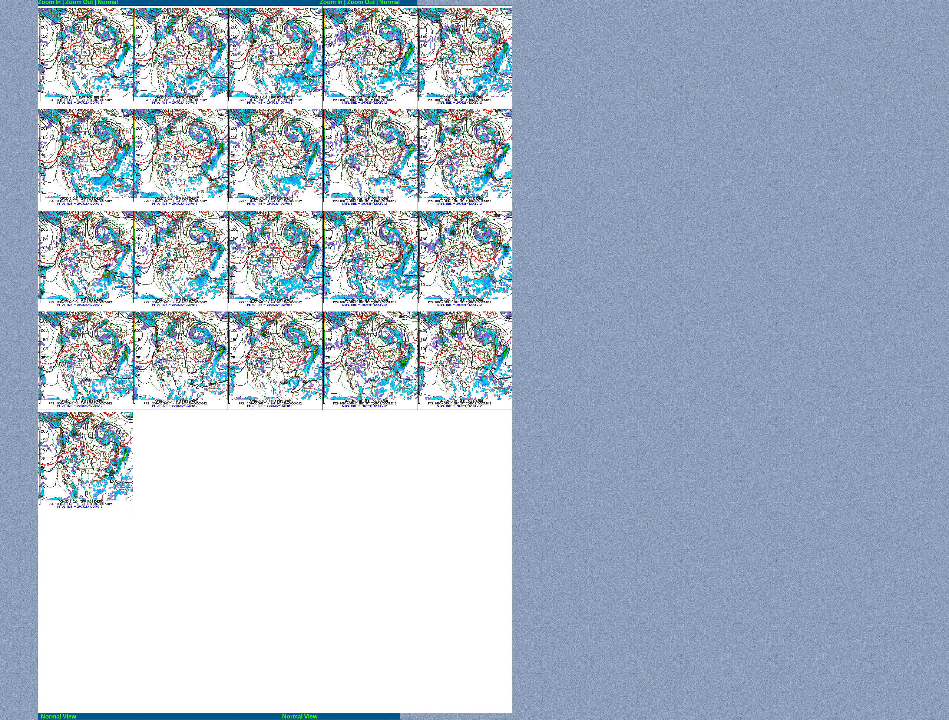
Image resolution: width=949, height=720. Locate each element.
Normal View (158, 716)
